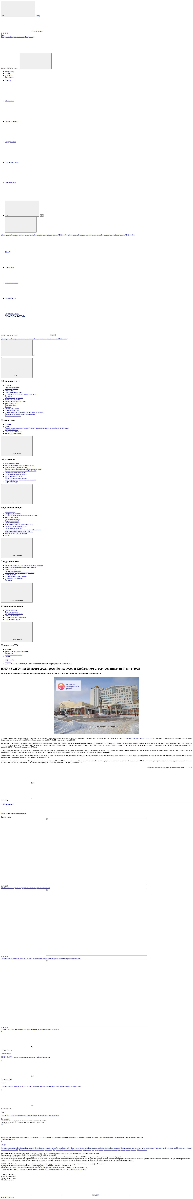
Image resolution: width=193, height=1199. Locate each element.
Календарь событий (11, 403)
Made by (7, 1197)
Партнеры (8, 580)
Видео (7, 426)
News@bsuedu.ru (11, 1167)
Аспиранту (21, 37)
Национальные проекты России (16, 533)
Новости (8, 424)
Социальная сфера (11, 610)
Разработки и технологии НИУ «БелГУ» (19, 532)
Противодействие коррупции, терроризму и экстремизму (24, 412)
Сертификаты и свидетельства (45, 1148)
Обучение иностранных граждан (16, 478)
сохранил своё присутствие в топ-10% (138, 738)
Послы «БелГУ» (10, 574)
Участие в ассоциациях (13, 571)
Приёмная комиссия (136, 1137)
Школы (7, 535)
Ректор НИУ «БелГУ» (12, 399)
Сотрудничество (10, 142)
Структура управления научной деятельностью (21, 515)
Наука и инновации (11, 121)
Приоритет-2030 (10, 182)
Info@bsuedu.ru (48, 1167)
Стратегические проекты (13, 655)
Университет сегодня (12, 387)
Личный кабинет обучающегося (16, 467)
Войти (3, 813)
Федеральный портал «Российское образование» (35, 1150)
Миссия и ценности (11, 389)
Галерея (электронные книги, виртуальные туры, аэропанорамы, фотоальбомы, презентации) (37, 428)
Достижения (9, 390)
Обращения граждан (12, 410)
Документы (9, 653)
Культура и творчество (12, 615)
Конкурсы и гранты (11, 517)
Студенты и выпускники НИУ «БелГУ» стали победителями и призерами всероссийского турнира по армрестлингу (41, 958)
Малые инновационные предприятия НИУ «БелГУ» (23, 530)
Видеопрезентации (11, 430)
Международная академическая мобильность (20, 480)
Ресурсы (8, 407)
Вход (2, 35)
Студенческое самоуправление (15, 617)
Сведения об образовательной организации (20, 414)
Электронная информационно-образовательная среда (23, 469)
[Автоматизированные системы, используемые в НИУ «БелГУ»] (5, 33)
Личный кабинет (37, 31)
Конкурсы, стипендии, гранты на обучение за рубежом (24, 565)
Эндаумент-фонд (10, 405)
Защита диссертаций (12, 521)
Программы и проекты (13, 514)
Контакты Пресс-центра (13, 433)
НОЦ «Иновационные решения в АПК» (19, 524)
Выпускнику (29, 37)
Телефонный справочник (25, 1148)
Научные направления (12, 523)
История (8, 385)
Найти (53, 335)
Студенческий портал (12, 619)
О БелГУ (8, 80)
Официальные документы (14, 398)
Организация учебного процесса (16, 474)
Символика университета (13, 392)
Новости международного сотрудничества (19, 573)
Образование (9, 101)
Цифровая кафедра (11, 482)
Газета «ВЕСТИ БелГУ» (13, 431)
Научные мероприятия (12, 519)
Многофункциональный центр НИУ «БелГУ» (20, 471)
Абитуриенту (5, 37)
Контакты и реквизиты (13, 416)
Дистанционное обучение (14, 476)
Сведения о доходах (89, 1150)
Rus (3, 15)
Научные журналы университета (16, 526)
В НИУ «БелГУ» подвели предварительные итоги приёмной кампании (25, 888)
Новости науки (10, 512)
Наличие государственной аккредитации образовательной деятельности (95, 1148)
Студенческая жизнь (12, 162)
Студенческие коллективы (14, 614)
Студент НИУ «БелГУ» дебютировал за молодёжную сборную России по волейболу (30, 1029)
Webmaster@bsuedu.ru (78, 1169)
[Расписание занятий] (3, 33)
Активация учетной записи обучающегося (19, 465)
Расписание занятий (12, 464)
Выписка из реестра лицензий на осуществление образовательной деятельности (148, 1148)
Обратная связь (142, 1150)
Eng (37, 15)
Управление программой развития (16, 651)
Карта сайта (66, 1148)
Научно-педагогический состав (15, 401)
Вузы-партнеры (10, 569)
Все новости (5, 1119)
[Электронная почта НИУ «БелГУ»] (7, 33)
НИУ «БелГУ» (10, 660)
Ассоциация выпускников (14, 578)
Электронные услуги (12, 408)
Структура (8, 396)
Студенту (13, 37)
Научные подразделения (13, 528)
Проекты (8, 657)
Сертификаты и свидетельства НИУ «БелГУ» (20, 394)
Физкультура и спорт (12, 612)
